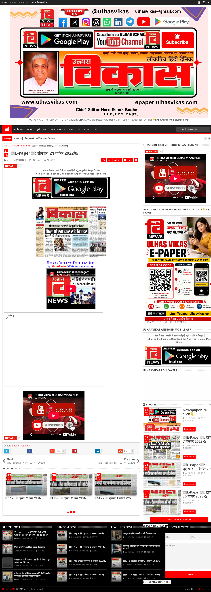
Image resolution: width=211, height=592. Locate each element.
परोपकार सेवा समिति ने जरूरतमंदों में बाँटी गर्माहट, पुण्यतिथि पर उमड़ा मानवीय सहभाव (33, 574)
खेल (78, 129)
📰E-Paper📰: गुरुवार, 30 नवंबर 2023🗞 (68, 498)
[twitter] (208, 2)
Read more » (189, 429)
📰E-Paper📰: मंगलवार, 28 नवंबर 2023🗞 (141, 574)
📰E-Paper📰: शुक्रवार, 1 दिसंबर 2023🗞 (112, 498)
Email (129, 160)
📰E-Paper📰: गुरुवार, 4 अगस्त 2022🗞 (86, 533)
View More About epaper (179, 519)
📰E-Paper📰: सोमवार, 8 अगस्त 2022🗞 (87, 547)
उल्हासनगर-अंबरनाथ (57, 129)
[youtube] (199, 2)
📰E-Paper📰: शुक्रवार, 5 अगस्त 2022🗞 (87, 560)
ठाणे (44, 129)
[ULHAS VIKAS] (7, 129)
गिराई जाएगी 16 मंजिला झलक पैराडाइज (29, 547)
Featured (25, 445)
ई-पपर (95, 129)
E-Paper (151, 404)
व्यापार (71, 129)
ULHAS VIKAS (9, 589)
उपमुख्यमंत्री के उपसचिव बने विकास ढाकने (139, 533)
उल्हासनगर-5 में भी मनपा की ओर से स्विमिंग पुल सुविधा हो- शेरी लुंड (32, 561)
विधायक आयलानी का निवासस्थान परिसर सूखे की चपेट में (141, 547)
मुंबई (38, 129)
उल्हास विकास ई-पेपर (39, 2)
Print (118, 160)
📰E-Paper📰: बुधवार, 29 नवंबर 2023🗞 (23, 498)
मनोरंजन (87, 129)
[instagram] (204, 2)
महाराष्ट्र (30, 129)
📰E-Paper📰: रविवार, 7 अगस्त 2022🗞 (86, 574)
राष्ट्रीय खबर (18, 129)
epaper (15, 445)
